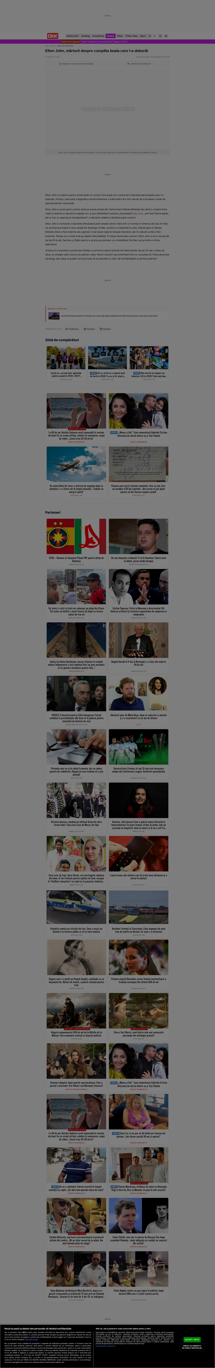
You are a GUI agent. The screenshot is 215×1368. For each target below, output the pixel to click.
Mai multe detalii (31, 1339)
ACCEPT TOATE (192, 1340)
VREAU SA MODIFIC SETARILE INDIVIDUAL (192, 1347)
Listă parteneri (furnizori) (105, 1346)
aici (22, 1355)
